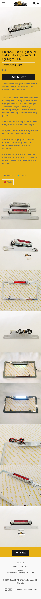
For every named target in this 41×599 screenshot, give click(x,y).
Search (20, 563)
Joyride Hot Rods (18, 580)
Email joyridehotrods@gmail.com (20, 571)
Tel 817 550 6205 (20, 566)
